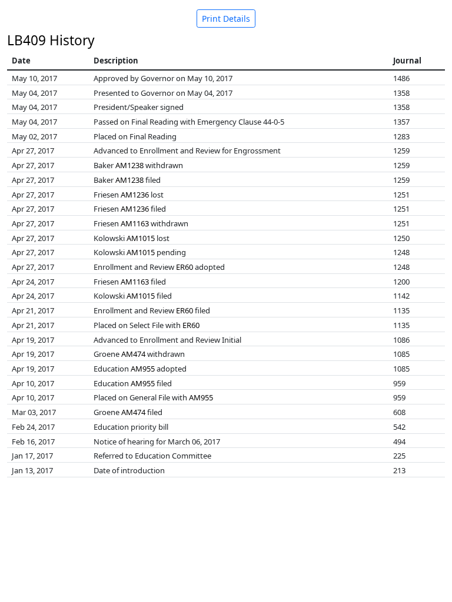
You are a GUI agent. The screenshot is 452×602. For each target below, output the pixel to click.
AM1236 (135, 194)
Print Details (226, 18)
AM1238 (129, 165)
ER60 (184, 267)
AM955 (143, 368)
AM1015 (141, 238)
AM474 (133, 354)
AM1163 (135, 223)
